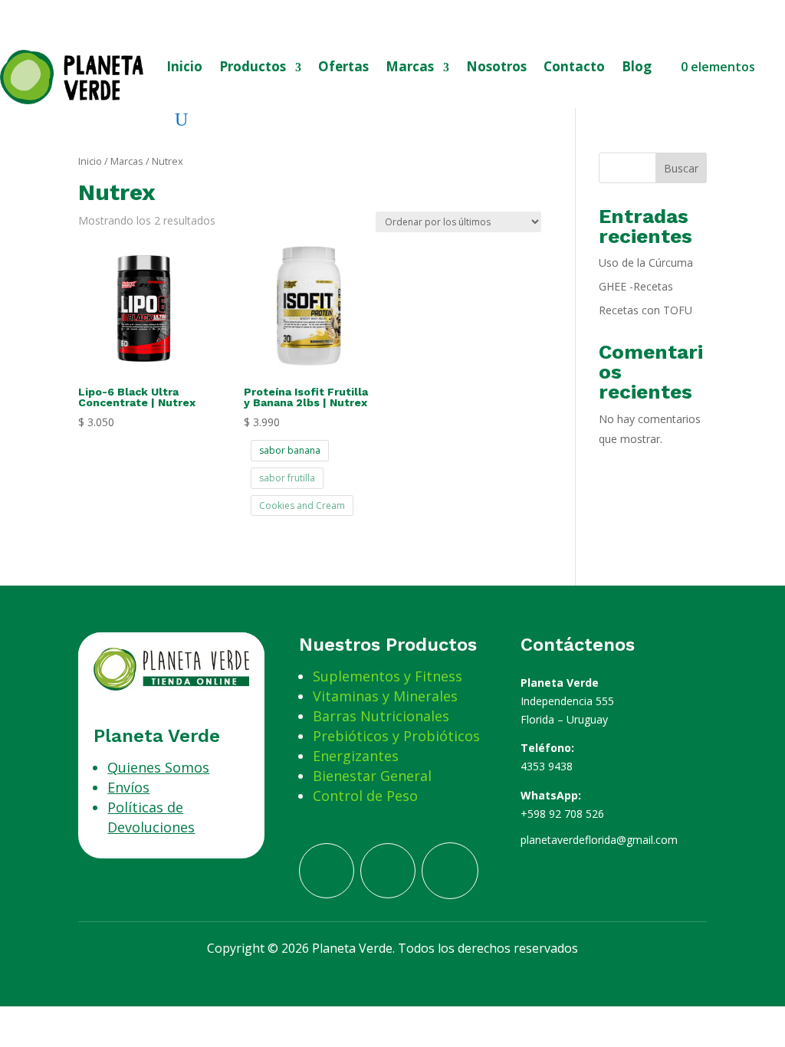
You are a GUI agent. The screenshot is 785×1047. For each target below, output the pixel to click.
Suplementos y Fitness (387, 676)
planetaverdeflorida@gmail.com (599, 839)
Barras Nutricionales (381, 716)
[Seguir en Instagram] (450, 870)
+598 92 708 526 (562, 813)
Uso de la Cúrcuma (646, 262)
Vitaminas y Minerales (385, 696)
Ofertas (343, 66)
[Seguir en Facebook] (326, 870)
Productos (252, 66)
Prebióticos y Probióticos (396, 736)
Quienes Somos (158, 767)
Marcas (410, 66)
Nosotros (496, 66)
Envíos (128, 787)
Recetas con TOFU (645, 310)
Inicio (184, 66)
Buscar (681, 168)
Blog (637, 66)
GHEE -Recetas (636, 286)
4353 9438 (547, 766)
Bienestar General (372, 775)
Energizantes (356, 756)
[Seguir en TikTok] (387, 870)
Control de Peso (365, 795)
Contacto (574, 66)
